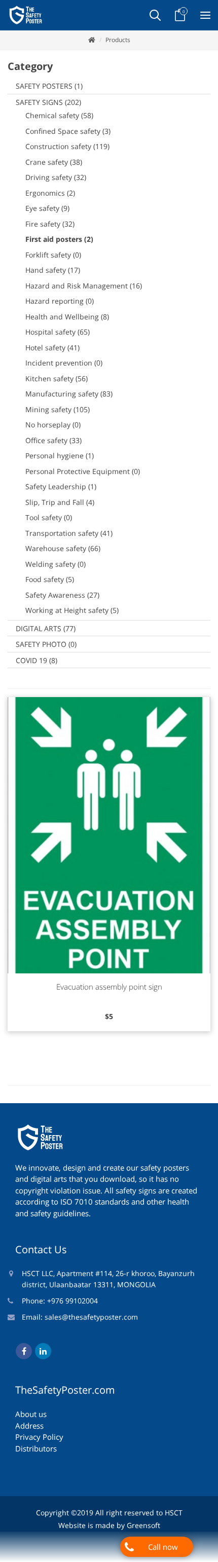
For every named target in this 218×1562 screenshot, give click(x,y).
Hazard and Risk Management (83, 285)
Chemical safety (59, 115)
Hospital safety (57, 332)
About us (31, 1414)
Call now (163, 1547)
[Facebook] (24, 1351)
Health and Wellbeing (67, 316)
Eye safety (47, 208)
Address (29, 1426)
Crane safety (53, 162)
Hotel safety (52, 347)
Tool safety (48, 517)
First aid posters (59, 239)
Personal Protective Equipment (82, 471)
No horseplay (53, 424)
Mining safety (57, 409)
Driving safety (55, 177)
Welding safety (55, 564)
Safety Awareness (62, 595)
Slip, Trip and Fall (59, 502)
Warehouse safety (62, 548)
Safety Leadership (60, 486)
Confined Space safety (68, 131)
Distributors (36, 1448)
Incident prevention (63, 363)
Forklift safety (53, 255)
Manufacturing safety (69, 393)
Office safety (53, 440)
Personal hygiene (59, 455)
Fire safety (50, 224)
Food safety (49, 579)
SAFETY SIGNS (48, 102)
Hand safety (52, 270)
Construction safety (67, 146)
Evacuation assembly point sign (109, 987)
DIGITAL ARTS (46, 628)
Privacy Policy (39, 1437)
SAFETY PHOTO (46, 644)
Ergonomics (50, 193)
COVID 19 (36, 660)
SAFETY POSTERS (49, 86)
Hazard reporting (59, 301)
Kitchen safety (56, 378)
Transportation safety (69, 533)
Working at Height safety (72, 610)
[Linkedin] (43, 1351)
